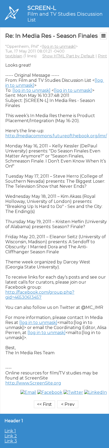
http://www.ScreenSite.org (33, 383)
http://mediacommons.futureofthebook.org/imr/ (56, 135)
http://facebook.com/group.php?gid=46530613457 (39, 295)
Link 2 (10, 435)
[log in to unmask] (59, 46)
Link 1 (10, 430)
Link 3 (10, 440)
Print (102, 56)
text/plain (13, 56)
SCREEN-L (42, 8)
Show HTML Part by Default (68, 56)
